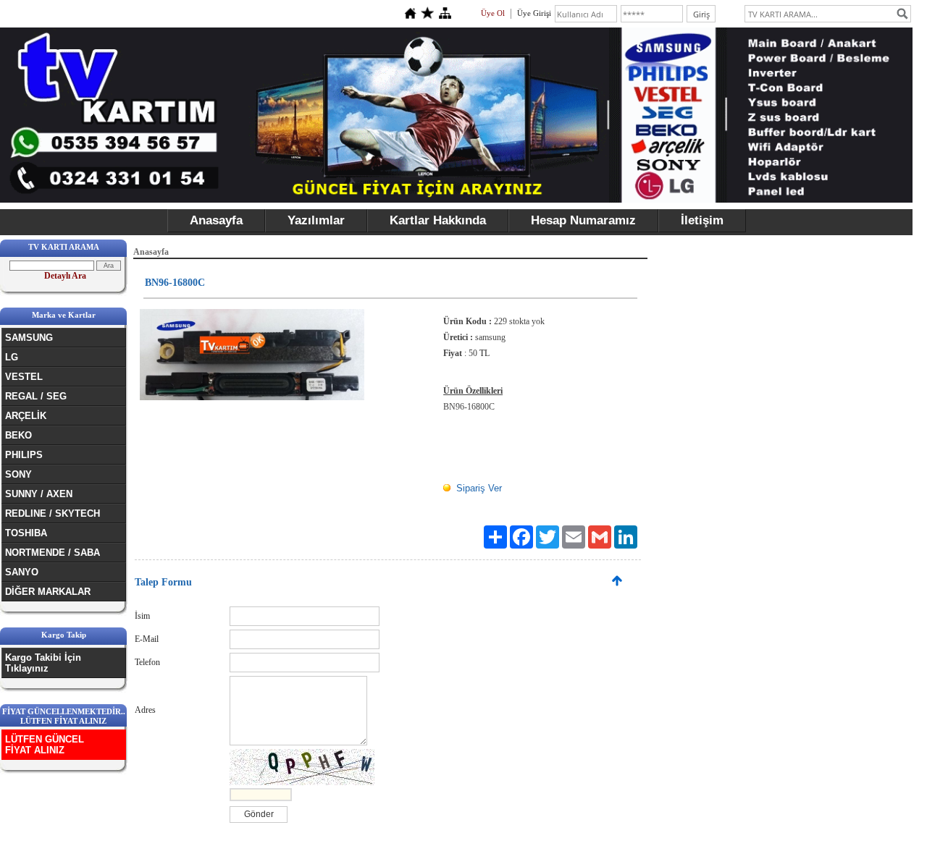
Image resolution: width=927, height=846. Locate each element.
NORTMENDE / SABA (52, 552)
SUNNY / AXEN (38, 493)
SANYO (21, 572)
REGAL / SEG (36, 396)
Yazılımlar (316, 220)
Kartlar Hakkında (438, 220)
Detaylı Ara (65, 276)
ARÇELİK (25, 415)
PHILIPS (24, 454)
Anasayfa (216, 220)
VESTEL (24, 376)
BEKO (18, 435)
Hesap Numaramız (583, 220)
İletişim (702, 220)
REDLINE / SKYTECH (52, 513)
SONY (18, 474)
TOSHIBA (26, 533)
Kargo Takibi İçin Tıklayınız (43, 663)
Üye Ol (493, 13)
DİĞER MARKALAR (48, 591)
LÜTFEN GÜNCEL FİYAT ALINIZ (44, 745)
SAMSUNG (29, 337)
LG (11, 357)
